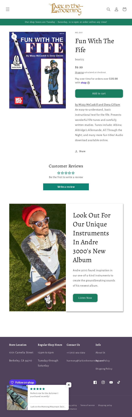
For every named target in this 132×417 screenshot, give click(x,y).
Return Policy (103, 360)
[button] (8, 9)
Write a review (66, 186)
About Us (100, 352)
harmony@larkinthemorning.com (85, 360)
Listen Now (85, 298)
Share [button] (82, 151)
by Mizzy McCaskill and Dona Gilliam (97, 104)
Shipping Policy (104, 368)
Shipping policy (105, 405)
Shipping (79, 72)
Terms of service (87, 405)
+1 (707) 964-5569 (76, 352)
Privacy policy (71, 405)
